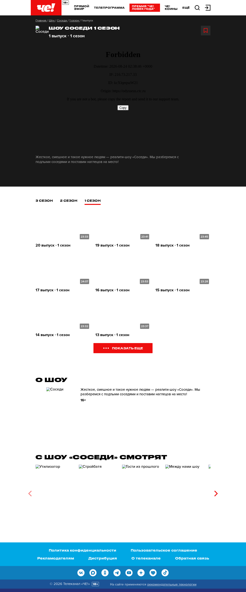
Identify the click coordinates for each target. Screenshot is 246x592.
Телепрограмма (109, 7)
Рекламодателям (55, 558)
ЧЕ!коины (171, 7)
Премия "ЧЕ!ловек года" (143, 7)
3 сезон (44, 200)
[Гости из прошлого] (141, 492)
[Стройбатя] (98, 492)
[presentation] (30, 493)
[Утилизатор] (55, 492)
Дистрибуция (102, 558)
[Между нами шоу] (184, 492)
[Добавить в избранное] (205, 30)
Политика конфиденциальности (82, 550)
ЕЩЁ (186, 8)
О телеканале (146, 558)
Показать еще (127, 348)
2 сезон (68, 200)
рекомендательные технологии (172, 584)
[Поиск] (197, 7)
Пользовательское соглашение (164, 550)
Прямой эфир (81, 7)
